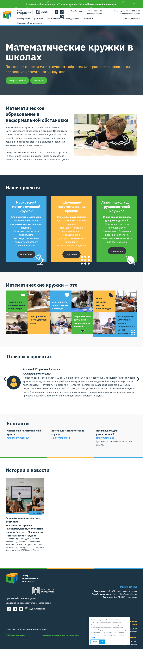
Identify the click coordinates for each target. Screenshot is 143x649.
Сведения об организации (29, 23)
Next (132, 131)
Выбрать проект (17, 80)
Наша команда (131, 18)
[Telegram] (62, 12)
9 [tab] (71, 405)
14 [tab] (92, 405)
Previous (78, 131)
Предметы (38, 18)
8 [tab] (67, 405)
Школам (87, 18)
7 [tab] (63, 405)
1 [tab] (99, 152)
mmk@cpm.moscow (18, 437)
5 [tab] (54, 405)
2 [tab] (103, 152)
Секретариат (130, 637)
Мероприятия (23, 18)
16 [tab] (100, 405)
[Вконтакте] (56, 12)
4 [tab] (111, 152)
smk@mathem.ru (60, 437)
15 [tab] (96, 405)
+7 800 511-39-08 (95, 11)
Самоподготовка (71, 18)
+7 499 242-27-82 (133, 11)
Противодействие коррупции (21, 598)
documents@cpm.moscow (130, 13)
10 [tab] (75, 405)
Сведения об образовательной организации (29, 602)
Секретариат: (120, 11)
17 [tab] (105, 405)
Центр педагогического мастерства (24, 12)
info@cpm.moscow (94, 13)
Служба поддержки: (79, 11)
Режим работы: (128, 586)
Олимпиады (53, 18)
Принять (95, 642)
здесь (93, 637)
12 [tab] (84, 405)
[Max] (21, 609)
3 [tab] (107, 152)
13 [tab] (88, 405)
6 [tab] (59, 405)
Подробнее (26, 254)
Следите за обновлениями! (102, 4)
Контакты (39, 80)
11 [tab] (79, 405)
